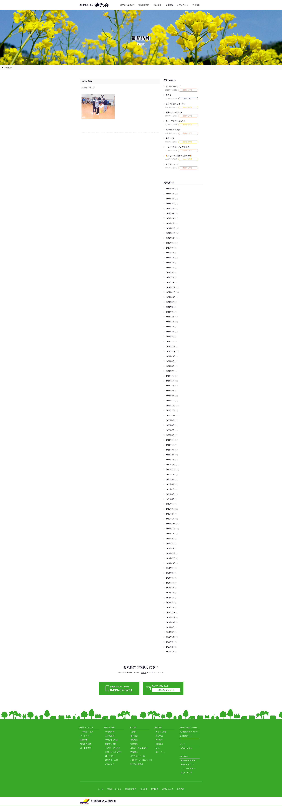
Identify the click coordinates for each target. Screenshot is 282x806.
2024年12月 (172, 287)
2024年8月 (171, 307)
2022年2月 (172, 455)
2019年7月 (171, 578)
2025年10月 (172, 238)
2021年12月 (172, 465)
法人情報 (157, 5)
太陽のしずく (186, 764)
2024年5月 (172, 322)
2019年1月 (171, 607)
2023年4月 (172, 386)
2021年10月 (172, 474)
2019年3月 (171, 598)
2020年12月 (172, 524)
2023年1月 (172, 401)
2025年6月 (172, 258)
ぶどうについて (172, 164)
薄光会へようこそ (127, 5)
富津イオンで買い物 (174, 112)
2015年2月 (171, 647)
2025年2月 (171, 277)
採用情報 (169, 5)
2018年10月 (172, 622)
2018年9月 (171, 627)
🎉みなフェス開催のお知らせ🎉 (179, 155)
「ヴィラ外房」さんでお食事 (177, 147)
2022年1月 (172, 460)
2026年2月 (172, 218)
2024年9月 (171, 302)
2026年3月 (172, 213)
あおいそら (185, 773)
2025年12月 (172, 228)
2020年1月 (171, 548)
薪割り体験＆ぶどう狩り (176, 104)
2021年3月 (172, 509)
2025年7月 (171, 253)
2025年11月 (172, 233)
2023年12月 (172, 346)
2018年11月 (172, 617)
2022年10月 (172, 415)
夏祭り (168, 95)
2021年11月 (172, 470)
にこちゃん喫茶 (187, 768)
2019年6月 (171, 583)
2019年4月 (171, 593)
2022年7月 (172, 430)
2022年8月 (172, 425)
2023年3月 (171, 391)
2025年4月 (171, 268)
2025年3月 (171, 272)
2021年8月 (172, 484)
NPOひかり (186, 748)
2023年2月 (172, 396)
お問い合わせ (182, 5)
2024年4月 (171, 327)
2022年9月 (172, 420)
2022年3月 (172, 450)
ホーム (100, 789)
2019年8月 (171, 573)
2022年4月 (171, 445)
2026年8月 (172, 189)
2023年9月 (172, 361)
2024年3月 (172, 332)
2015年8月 (171, 642)
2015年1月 (171, 652)
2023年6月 (172, 376)
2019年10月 (172, 563)
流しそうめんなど (173, 86)
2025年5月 (171, 263)
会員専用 (196, 5)
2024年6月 (172, 317)
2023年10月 (172, 356)
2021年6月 (172, 494)
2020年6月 (171, 538)
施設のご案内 (143, 5)
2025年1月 (172, 282)
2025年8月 (171, 248)
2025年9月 (172, 243)
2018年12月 (172, 612)
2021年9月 (172, 479)
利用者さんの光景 (173, 130)
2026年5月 (172, 204)
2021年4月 (171, 504)
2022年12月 (172, 405)
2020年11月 (172, 529)
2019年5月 (171, 588)
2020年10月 (172, 534)
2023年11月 (172, 351)
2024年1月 (171, 341)
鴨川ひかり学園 (187, 760)
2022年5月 (172, 440)
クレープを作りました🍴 (176, 121)
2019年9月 (171, 568)
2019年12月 (172, 553)
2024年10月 (172, 297)
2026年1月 (172, 223)
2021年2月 (171, 514)
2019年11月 (172, 558)
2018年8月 (171, 632)
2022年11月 (172, 410)
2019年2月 (171, 603)
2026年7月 (172, 194)
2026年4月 (172, 208)
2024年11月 (172, 292)
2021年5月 (171, 499)
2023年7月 (171, 371)
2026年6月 (172, 199)
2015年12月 (172, 637)
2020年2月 (171, 543)
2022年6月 (172, 435)
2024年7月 (171, 312)
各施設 (143, 672)
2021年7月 (172, 489)
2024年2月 (171, 336)
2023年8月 (172, 366)
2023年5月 (172, 381)
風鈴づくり (170, 138)
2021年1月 (172, 519)
